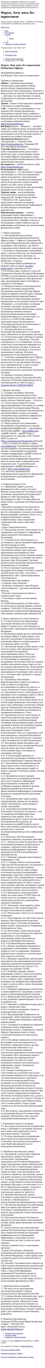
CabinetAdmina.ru (27, 1346)
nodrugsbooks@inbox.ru (12, 1329)
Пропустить (5, 27)
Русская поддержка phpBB (10, 1350)
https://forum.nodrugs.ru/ (12, 123)
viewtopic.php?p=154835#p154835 (17, 385)
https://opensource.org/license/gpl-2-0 (19, 441)
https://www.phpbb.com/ (19, 469)
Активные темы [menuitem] (11, 55)
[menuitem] (7, 31)
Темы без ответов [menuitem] (11, 51)
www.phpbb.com (30, 430)
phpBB (17, 1341)
